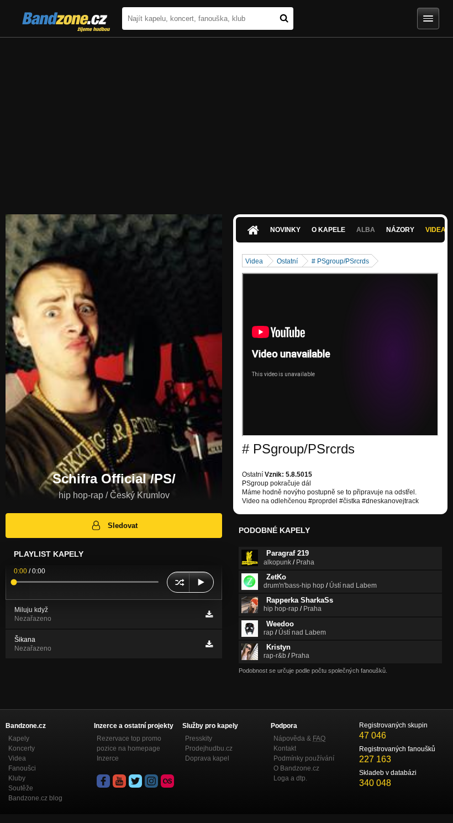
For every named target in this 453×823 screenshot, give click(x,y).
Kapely (18, 738)
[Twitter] (135, 781)
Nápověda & (299, 738)
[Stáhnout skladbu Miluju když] (209, 614)
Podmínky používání (303, 758)
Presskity (198, 738)
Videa (254, 261)
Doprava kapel (207, 758)
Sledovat (123, 525)
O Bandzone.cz (296, 768)
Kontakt (284, 748)
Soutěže (20, 788)
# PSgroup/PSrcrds (340, 261)
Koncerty (21, 748)
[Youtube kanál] (119, 781)
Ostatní (287, 261)
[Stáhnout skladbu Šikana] (209, 644)
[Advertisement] (226, 120)
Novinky (285, 230)
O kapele (328, 230)
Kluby (16, 778)
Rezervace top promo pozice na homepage (129, 743)
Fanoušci (22, 768)
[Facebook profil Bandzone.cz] (103, 781)
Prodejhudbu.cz (209, 748)
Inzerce (108, 758)
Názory (400, 230)
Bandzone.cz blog (35, 798)
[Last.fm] (167, 781)
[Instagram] (151, 781)
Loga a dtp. (290, 778)
